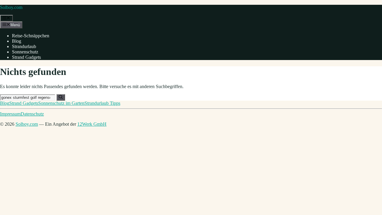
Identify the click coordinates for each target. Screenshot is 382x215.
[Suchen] (60, 97)
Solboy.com (11, 7)
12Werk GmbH (92, 124)
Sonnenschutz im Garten (61, 103)
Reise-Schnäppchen (30, 35)
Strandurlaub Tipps (102, 103)
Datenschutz (32, 113)
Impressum (10, 113)
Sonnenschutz (25, 51)
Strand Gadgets (26, 57)
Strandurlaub (24, 46)
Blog (16, 41)
